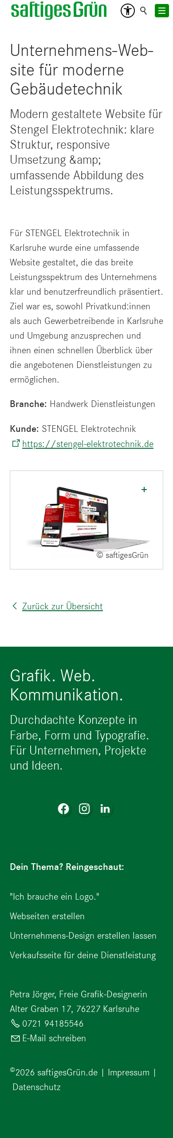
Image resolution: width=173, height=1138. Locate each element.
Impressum (128, 1072)
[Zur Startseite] (59, 10)
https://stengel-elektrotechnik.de (87, 443)
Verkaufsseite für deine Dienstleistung (83, 954)
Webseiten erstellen (47, 915)
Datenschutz (36, 1086)
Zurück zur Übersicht (62, 606)
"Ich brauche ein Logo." (54, 896)
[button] (128, 11)
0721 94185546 (52, 1023)
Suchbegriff (144, 11)
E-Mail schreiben (54, 1037)
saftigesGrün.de (67, 1072)
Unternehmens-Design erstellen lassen (83, 935)
